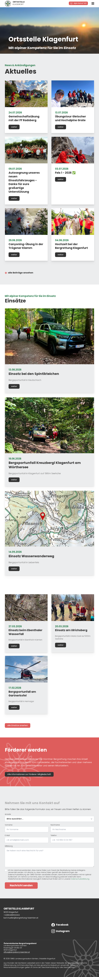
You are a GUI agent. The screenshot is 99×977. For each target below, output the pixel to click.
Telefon (54, 835)
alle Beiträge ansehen (20, 272)
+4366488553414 (12, 915)
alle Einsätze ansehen (17, 725)
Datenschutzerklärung (80, 879)
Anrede (8, 814)
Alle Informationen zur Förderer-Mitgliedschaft (29, 774)
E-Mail (7, 835)
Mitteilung (9, 846)
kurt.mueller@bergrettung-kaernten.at (21, 917)
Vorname (8, 825)
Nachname (55, 825)
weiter (14, 127)
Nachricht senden (21, 885)
